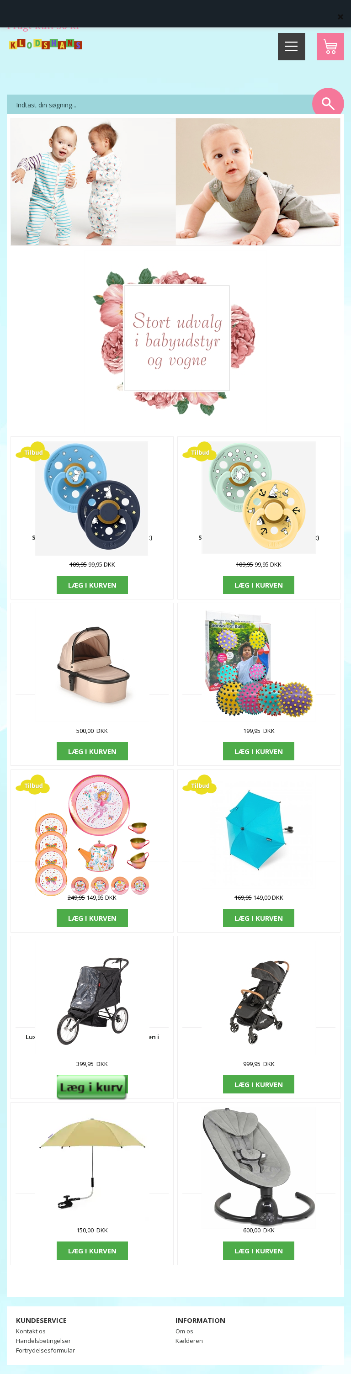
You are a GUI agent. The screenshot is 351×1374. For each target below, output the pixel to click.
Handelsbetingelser (43, 1341)
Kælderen (189, 1341)
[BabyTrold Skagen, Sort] (259, 997)
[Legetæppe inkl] (259, 664)
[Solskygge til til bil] (92, 1163)
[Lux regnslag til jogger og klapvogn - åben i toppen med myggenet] (92, 997)
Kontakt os (31, 1331)
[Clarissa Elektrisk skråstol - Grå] (259, 1167)
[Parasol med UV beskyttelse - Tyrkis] (259, 830)
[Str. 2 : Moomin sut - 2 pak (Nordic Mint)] (259, 497)
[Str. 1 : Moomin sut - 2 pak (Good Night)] (92, 497)
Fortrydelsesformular (45, 1350)
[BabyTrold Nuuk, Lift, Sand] (92, 664)
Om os (184, 1331)
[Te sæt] (92, 834)
